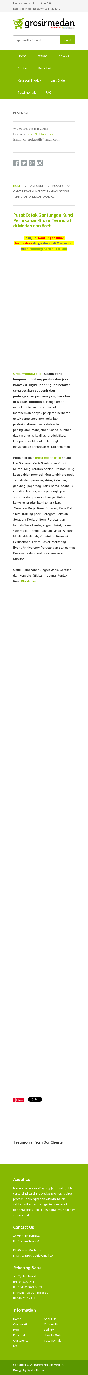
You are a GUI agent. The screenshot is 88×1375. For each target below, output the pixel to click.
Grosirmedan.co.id (27, 373)
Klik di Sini (28, 581)
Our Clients (20, 1340)
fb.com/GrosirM (28, 1241)
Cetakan (42, 56)
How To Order (53, 1335)
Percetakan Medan (50, 1365)
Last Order (58, 80)
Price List (44, 68)
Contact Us (51, 1324)
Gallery (49, 1330)
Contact (23, 68)
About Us (50, 1319)
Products (19, 1330)
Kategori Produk (29, 80)
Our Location (21, 1324)
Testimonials (27, 92)
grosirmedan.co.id (48, 457)
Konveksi (63, 56)
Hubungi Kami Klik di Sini (48, 249)
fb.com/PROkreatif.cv (40, 134)
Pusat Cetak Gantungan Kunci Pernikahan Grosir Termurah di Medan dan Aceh (43, 220)
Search (67, 40)
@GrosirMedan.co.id (31, 1250)
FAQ (48, 92)
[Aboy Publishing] (44, 25)
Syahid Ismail (36, 1370)
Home (22, 56)
